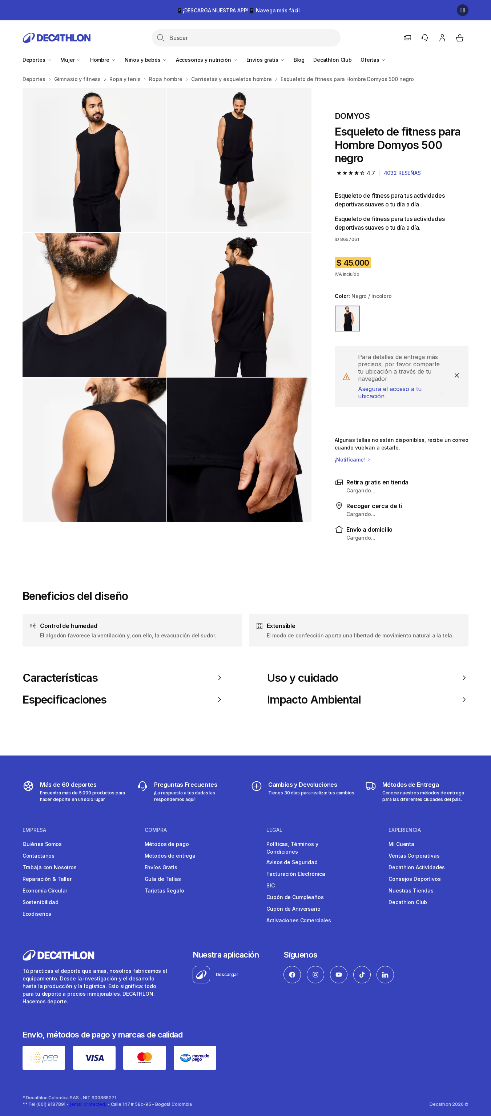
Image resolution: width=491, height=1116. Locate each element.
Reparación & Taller (47, 879)
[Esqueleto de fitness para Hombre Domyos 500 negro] (95, 160)
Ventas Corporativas (414, 856)
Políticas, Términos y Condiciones (292, 848)
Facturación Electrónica (295, 874)
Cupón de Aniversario (293, 909)
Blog (299, 60)
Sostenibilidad (41, 902)
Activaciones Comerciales (298, 920)
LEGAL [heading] (274, 830)
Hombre (100, 60)
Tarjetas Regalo (164, 890)
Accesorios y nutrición (204, 60)
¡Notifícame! (350, 459)
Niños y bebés (143, 60)
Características (60, 677)
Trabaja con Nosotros (50, 867)
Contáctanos (39, 856)
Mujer (68, 60)
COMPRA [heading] (156, 830)
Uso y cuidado (302, 677)
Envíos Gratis (161, 867)
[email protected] (88, 1104)
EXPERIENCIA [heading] (405, 830)
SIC (270, 885)
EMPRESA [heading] (34, 830)
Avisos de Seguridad (291, 862)
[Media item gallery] (167, 305)
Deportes (35, 60)
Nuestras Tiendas (411, 890)
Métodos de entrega (170, 856)
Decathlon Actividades (417, 867)
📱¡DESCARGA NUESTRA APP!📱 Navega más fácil (238, 10)
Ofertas (371, 60)
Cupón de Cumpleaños (294, 897)
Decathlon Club (332, 60)
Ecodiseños (37, 914)
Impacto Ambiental (314, 699)
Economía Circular (45, 890)
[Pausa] (462, 10)
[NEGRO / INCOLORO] (347, 318)
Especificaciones (65, 699)
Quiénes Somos (42, 844)
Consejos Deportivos (414, 879)
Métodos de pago (167, 844)
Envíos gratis (263, 60)
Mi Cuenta (401, 844)
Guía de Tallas (163, 879)
